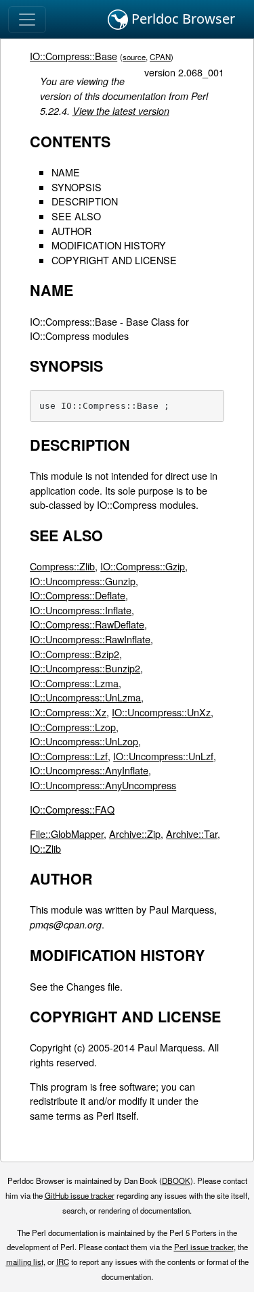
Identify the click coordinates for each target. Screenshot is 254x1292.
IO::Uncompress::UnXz (161, 712)
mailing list (24, 1261)
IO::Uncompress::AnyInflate (89, 770)
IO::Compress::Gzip (142, 566)
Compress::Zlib (62, 566)
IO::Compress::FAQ (72, 809)
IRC (62, 1261)
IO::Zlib (45, 848)
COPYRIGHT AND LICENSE (114, 260)
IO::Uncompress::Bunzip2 (85, 668)
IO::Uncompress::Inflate (80, 610)
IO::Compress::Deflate (77, 595)
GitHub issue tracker (79, 1195)
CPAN (160, 56)
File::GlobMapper (67, 833)
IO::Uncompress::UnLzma (85, 697)
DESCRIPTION (84, 201)
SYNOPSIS (76, 187)
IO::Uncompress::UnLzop (84, 741)
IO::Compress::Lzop (73, 727)
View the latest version (120, 111)
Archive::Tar (191, 833)
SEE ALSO (76, 216)
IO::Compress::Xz (68, 712)
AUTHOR (71, 231)
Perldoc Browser (181, 18)
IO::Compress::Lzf (69, 756)
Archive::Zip (135, 833)
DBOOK (176, 1180)
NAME (65, 172)
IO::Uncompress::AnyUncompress (103, 785)
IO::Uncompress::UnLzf (163, 756)
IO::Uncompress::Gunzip (82, 581)
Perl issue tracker (204, 1246)
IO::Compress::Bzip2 (74, 654)
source (134, 56)
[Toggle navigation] (27, 19)
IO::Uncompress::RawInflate (90, 639)
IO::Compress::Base (73, 56)
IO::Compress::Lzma (74, 683)
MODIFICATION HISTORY (108, 245)
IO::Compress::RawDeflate (87, 624)
